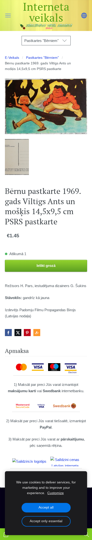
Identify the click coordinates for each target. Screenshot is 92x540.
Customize (55, 493)
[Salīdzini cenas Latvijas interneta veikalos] (65, 461)
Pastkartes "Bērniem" (42, 58)
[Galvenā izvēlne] (8, 15)
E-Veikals (12, 58)
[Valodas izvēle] (84, 15)
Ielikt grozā (46, 265)
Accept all (46, 507)
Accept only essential (46, 521)
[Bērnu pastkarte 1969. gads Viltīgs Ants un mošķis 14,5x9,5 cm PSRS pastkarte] (17, 157)
